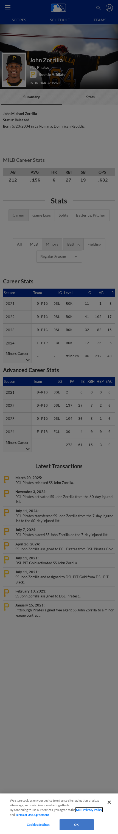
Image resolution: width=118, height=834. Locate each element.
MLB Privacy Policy (89, 810)
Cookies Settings (38, 824)
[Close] (109, 802)
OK (76, 824)
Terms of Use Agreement (32, 814)
